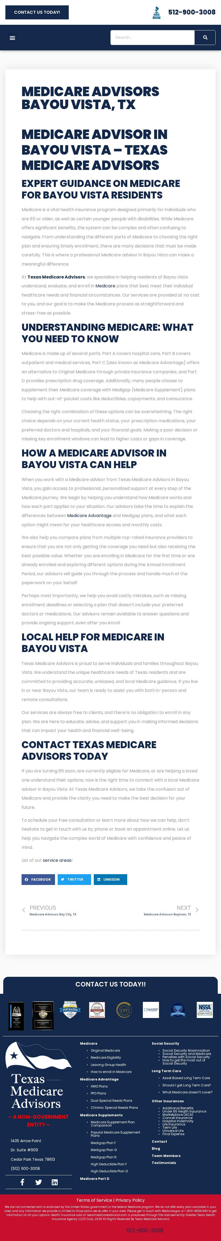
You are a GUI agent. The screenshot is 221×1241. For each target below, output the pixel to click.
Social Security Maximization (186, 1050)
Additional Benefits (178, 1108)
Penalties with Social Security (186, 1057)
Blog (156, 1148)
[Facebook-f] (22, 1182)
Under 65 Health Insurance (184, 1111)
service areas (57, 860)
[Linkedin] (54, 1182)
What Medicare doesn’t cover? (188, 1092)
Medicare (105, 286)
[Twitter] (38, 1182)
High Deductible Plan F (109, 1164)
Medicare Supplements (101, 1115)
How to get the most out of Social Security (184, 1062)
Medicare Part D (94, 1178)
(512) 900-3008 (25, 1168)
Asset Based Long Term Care (186, 1078)
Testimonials (164, 1162)
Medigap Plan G (104, 1150)
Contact (159, 1141)
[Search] (205, 37)
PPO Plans (98, 1093)
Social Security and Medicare (187, 1053)
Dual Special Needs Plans (111, 1100)
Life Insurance (174, 1124)
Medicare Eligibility (106, 1057)
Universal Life (173, 1130)
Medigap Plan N (103, 1157)
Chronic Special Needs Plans (114, 1107)
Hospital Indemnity (178, 1121)
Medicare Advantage (90, 516)
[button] (12, 37)
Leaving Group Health (108, 1064)
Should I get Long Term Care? (187, 1085)
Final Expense (173, 1134)
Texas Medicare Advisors (56, 277)
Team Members (166, 1155)
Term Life (170, 1127)
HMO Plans (99, 1086)
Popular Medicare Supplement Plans (115, 1134)
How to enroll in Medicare (111, 1071)
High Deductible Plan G (109, 1171)
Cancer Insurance (177, 1117)
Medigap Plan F (103, 1143)
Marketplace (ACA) (178, 1114)
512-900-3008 (144, 1230)
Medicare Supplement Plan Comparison (113, 1124)
